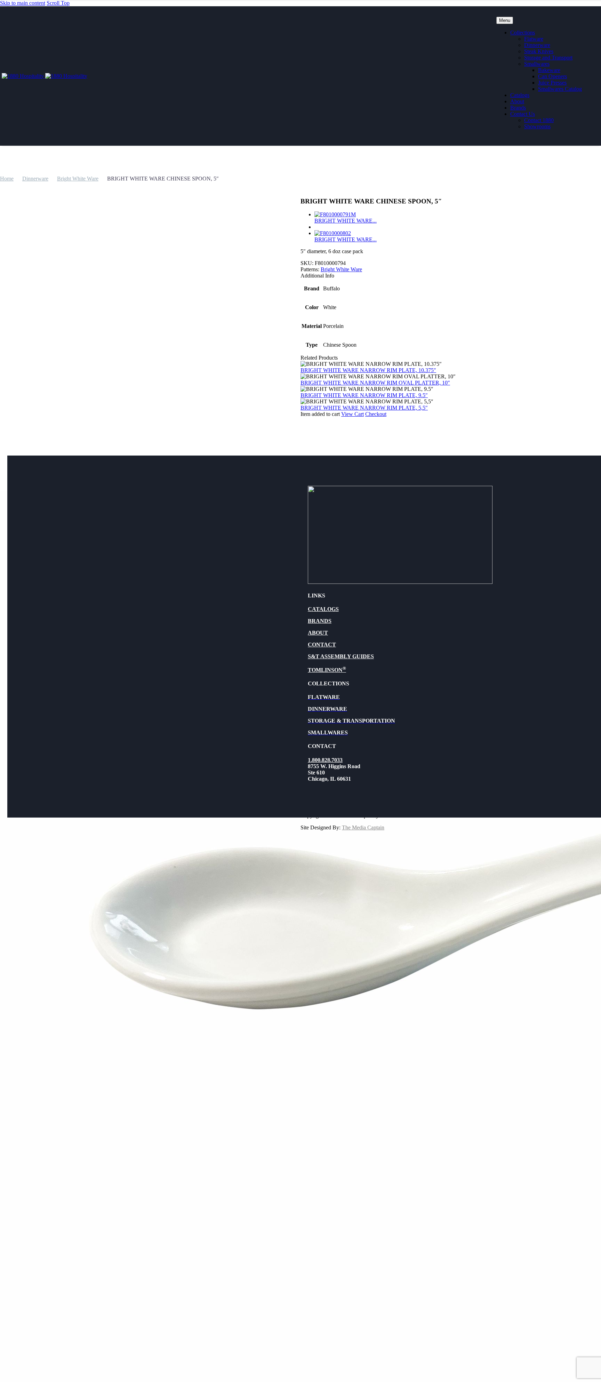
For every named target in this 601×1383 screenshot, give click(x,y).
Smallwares (537, 64)
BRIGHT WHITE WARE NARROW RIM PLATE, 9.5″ (364, 395)
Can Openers (552, 76)
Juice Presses (552, 83)
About (517, 101)
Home (7, 179)
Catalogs (519, 95)
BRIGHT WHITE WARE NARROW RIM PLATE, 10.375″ (368, 370)
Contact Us (522, 114)
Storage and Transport (548, 58)
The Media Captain (363, 827)
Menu (504, 20)
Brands (518, 108)
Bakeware (549, 70)
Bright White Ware (77, 179)
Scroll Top (58, 3)
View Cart (352, 414)
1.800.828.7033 (325, 760)
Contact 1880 (539, 120)
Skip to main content (22, 3)
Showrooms (537, 126)
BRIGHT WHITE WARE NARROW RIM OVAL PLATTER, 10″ (375, 383)
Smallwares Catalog (560, 89)
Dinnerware (537, 45)
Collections (522, 32)
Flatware (533, 39)
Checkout (375, 414)
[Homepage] (44, 76)
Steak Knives (538, 51)
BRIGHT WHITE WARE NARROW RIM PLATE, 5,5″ (364, 408)
